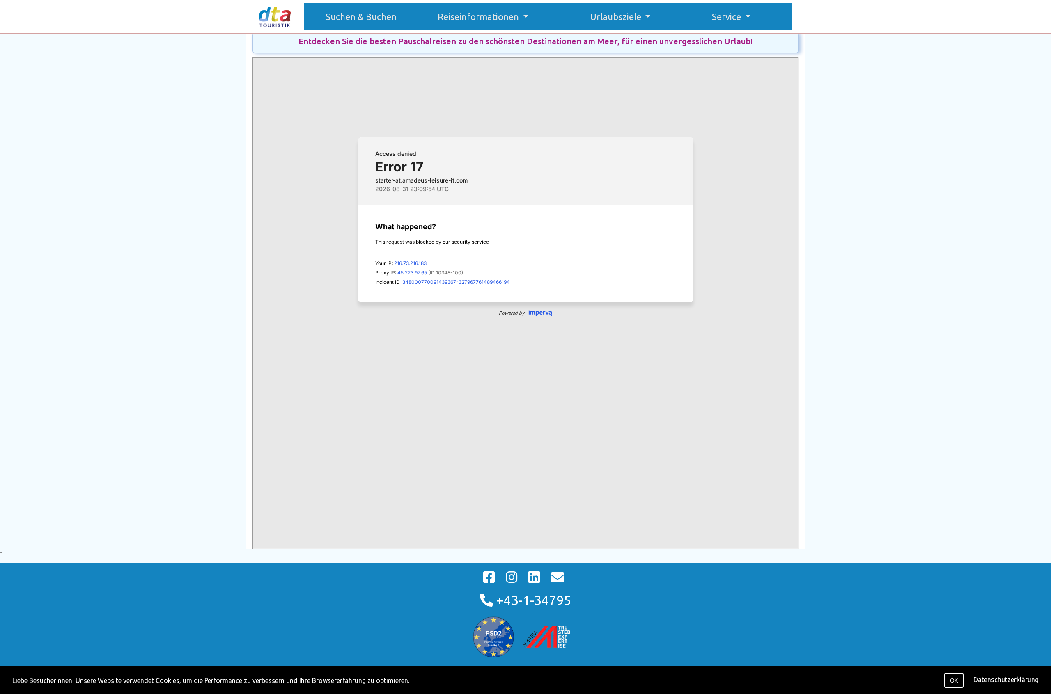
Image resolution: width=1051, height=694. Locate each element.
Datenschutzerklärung (1006, 679)
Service (727, 16)
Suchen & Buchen (365, 16)
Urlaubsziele (616, 16)
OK (954, 680)
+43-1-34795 (532, 600)
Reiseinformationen (479, 16)
